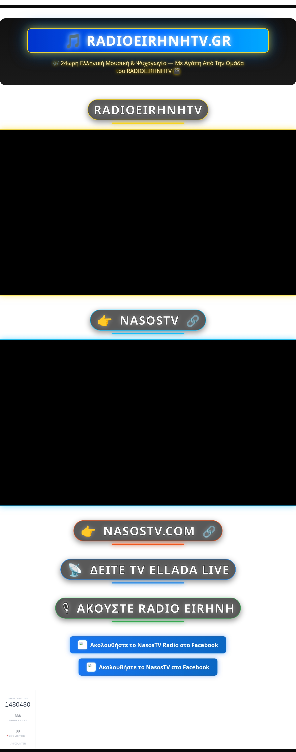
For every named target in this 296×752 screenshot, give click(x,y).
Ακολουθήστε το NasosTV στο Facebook (154, 667)
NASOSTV (148, 320)
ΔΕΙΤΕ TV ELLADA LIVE (148, 569)
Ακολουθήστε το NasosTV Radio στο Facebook (154, 645)
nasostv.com (148, 530)
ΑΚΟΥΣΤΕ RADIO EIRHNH (148, 608)
